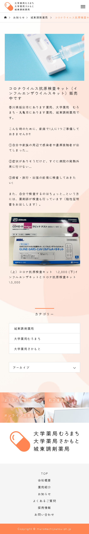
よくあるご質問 (44, 501)
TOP (44, 473)
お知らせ (44, 494)
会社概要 (44, 480)
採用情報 (44, 508)
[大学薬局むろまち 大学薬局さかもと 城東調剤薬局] (23, 7)
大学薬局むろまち (27, 339)
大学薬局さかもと (27, 349)
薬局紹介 (44, 487)
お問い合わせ (44, 514)
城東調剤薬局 (24, 328)
